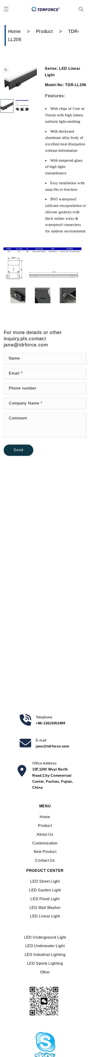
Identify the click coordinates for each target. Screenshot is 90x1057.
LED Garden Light (45, 890)
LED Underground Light (45, 937)
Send (18, 450)
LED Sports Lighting (45, 963)
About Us (45, 834)
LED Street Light (45, 881)
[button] (6, 9)
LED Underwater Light (45, 946)
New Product (45, 852)
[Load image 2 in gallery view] (21, 106)
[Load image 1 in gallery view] (6, 106)
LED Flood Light (44, 899)
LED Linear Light (45, 916)
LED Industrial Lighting (45, 955)
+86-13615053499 (50, 723)
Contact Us (45, 860)
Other (45, 972)
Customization (45, 843)
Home (14, 31)
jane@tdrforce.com (52, 746)
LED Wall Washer (45, 908)
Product (44, 31)
